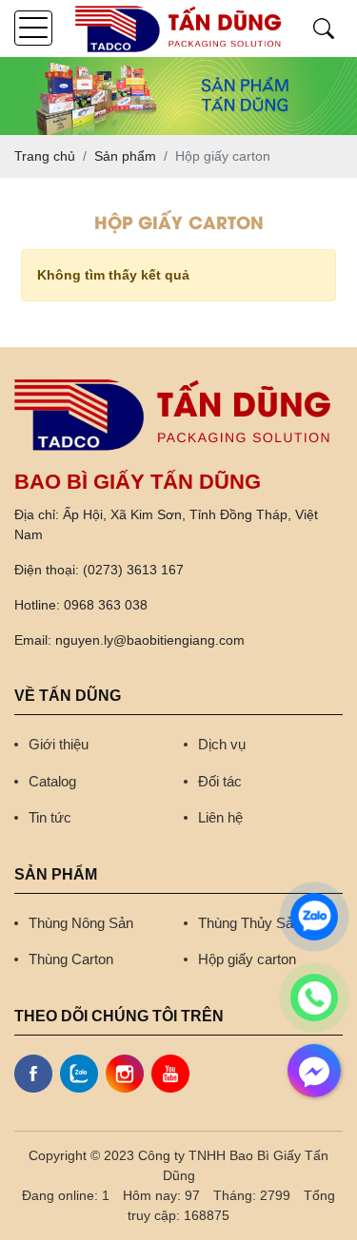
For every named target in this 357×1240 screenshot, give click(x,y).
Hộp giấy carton (247, 959)
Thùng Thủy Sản (249, 923)
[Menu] (33, 28)
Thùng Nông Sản (81, 923)
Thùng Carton (71, 959)
